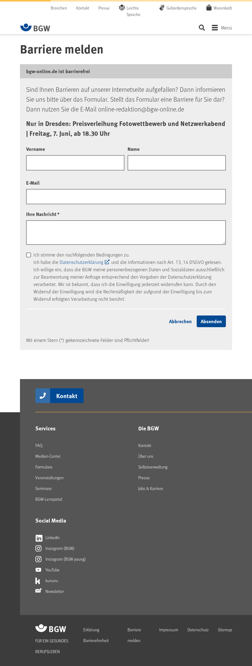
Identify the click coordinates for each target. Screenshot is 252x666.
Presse (104, 8)
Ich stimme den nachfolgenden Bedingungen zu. (81, 254)
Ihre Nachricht (43, 213)
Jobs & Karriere (150, 488)
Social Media (50, 520)
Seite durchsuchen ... (202, 27)
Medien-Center (48, 456)
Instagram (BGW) (59, 548)
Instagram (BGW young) (65, 559)
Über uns (145, 456)
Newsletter (54, 591)
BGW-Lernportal (48, 499)
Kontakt (82, 8)
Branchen (59, 8)
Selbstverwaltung (152, 467)
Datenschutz (198, 630)
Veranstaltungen (49, 477)
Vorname (35, 148)
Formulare (44, 467)
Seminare (43, 488)
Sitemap (225, 630)
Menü (226, 27)
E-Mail (33, 182)
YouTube (52, 570)
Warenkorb (223, 8)
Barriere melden (134, 635)
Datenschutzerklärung (81, 262)
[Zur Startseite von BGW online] (35, 27)
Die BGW (148, 428)
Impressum (168, 630)
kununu (51, 580)
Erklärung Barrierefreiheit (96, 635)
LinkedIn (52, 537)
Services (45, 428)
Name (134, 148)
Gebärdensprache (182, 8)
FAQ (38, 445)
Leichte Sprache (133, 11)
